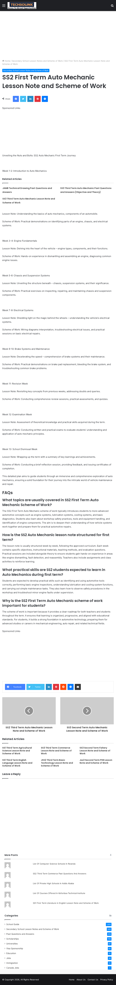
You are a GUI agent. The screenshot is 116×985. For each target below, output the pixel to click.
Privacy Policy (106, 979)
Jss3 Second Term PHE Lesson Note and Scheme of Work (96, 761)
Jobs (8, 958)
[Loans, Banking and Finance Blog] (22, 5)
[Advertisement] (58, 35)
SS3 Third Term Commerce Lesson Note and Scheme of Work (56, 750)
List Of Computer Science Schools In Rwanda (54, 864)
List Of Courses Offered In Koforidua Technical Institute (59, 893)
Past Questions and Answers (20, 934)
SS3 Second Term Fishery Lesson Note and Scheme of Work (95, 750)
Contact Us (93, 979)
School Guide (12, 924)
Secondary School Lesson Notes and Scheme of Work (37, 61)
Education (11, 953)
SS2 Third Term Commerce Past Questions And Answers (59, 873)
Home (7, 61)
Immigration (12, 963)
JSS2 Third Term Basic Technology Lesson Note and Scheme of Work (57, 762)
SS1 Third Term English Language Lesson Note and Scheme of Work (17, 762)
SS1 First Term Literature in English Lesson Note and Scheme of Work (66, 903)
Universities (12, 943)
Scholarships (12, 939)
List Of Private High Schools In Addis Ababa (53, 883)
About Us (81, 979)
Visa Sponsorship (14, 948)
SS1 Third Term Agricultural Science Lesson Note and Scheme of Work (17, 750)
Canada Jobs (12, 968)
